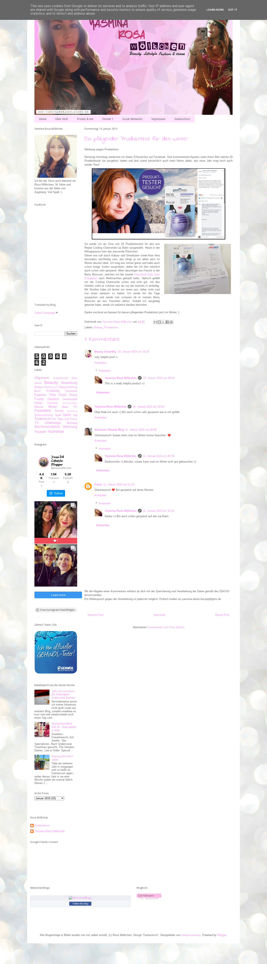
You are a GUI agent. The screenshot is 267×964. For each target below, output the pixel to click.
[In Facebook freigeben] (167, 322)
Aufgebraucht (60, 378)
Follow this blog (80, 903)
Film (52, 395)
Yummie (56, 431)
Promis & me (85, 119)
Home (42, 119)
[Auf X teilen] (163, 322)
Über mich (61, 119)
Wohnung (70, 426)
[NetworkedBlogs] (80, 897)
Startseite (159, 614)
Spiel (58, 415)
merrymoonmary (191, 935)
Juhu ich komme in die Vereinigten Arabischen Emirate (63, 694)
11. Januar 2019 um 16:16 (158, 510)
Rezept (59, 410)
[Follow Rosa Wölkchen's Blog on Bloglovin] (149, 898)
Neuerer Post (95, 614)
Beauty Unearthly (105, 351)
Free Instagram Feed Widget (57, 610)
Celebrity (53, 391)
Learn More (215, 9)
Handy (38, 402)
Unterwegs (53, 422)
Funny (39, 399)
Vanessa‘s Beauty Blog (109, 429)
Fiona (98, 484)
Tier (53, 419)
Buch (37, 391)
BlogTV (55, 387)
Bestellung (69, 383)
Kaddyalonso (42, 825)
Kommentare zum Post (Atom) (165, 627)
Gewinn (53, 399)
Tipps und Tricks (67, 419)
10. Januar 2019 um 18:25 (133, 351)
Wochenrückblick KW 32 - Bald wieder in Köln (64, 727)
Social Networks (132, 119)
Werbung (72, 422)
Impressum (158, 119)
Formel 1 (107, 119)
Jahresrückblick (70, 403)
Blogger (221, 935)
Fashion (40, 395)
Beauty (98, 327)
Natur (65, 406)
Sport (67, 415)
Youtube (40, 431)
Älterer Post (222, 614)
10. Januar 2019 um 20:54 (158, 378)
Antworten (100, 362)
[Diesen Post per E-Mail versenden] (155, 322)
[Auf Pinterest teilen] (171, 322)
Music (52, 406)
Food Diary (68, 395)
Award (38, 383)
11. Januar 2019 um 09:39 (158, 456)
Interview (52, 402)
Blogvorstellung (68, 387)
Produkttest (111, 327)
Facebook (71, 391)
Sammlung (72, 411)
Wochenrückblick (47, 426)
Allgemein (41, 378)
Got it (232, 9)
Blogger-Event (42, 387)
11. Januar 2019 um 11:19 (118, 484)
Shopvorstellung (43, 415)
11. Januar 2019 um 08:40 (140, 429)
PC (75, 406)
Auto (74, 378)
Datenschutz (182, 119)
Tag (75, 415)
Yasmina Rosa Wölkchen (121, 378)
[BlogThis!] (159, 322)
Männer (38, 406)
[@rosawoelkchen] (43, 462)
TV (36, 422)
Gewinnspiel (70, 399)
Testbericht (42, 419)
